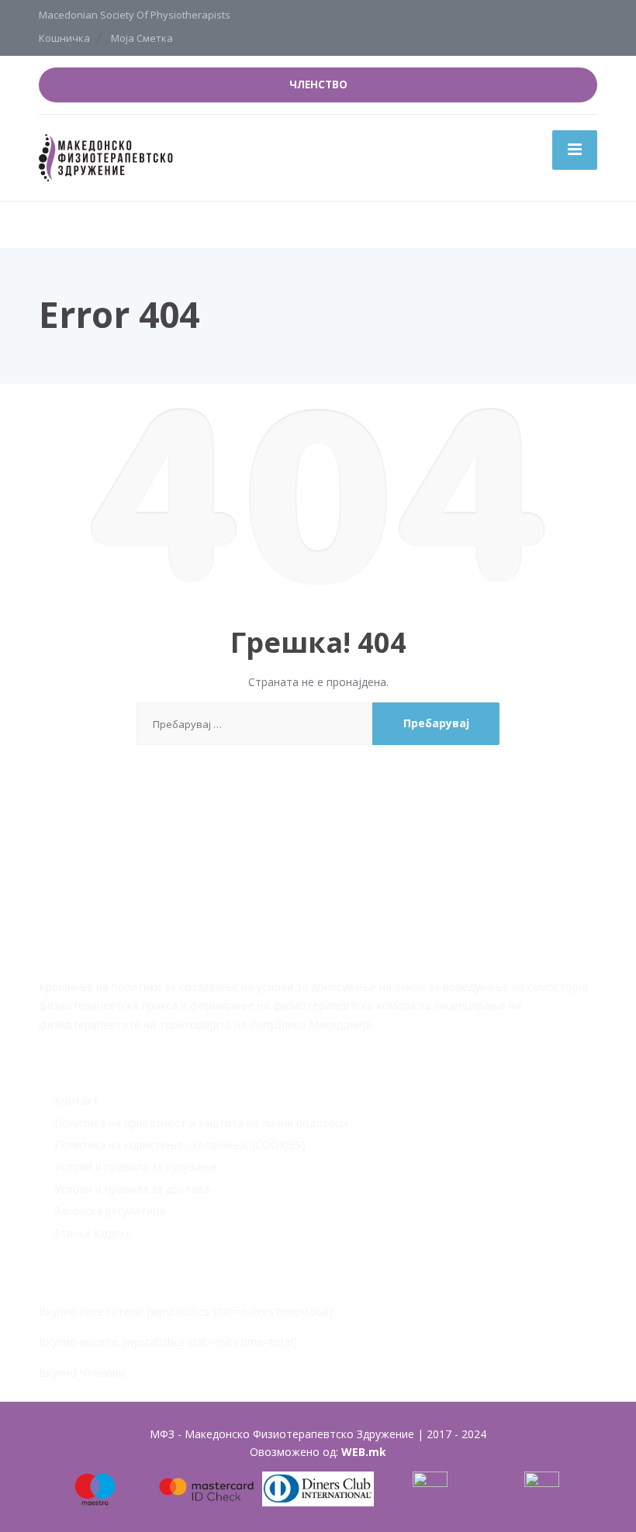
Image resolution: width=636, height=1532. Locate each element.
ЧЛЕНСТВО (318, 84)
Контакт (76, 1100)
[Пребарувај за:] (254, 723)
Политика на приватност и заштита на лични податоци (200, 1123)
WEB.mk (363, 1451)
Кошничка (64, 38)
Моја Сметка (142, 38)
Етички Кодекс (92, 1233)
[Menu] (574, 149)
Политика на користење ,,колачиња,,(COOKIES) (180, 1144)
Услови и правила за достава (131, 1189)
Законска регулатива (109, 1210)
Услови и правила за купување (135, 1166)
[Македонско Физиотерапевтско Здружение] (108, 156)
